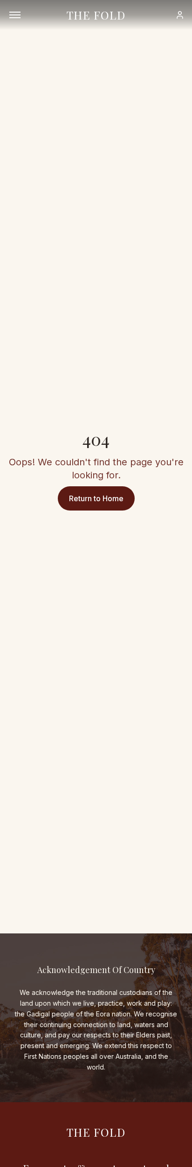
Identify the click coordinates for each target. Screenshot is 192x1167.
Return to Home (96, 498)
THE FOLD (96, 14)
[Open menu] (14, 14)
